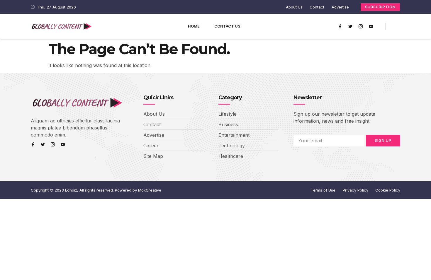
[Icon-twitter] (350, 26)
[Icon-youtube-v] (371, 26)
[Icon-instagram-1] (361, 26)
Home (194, 26)
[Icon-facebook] (340, 26)
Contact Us (227, 26)
